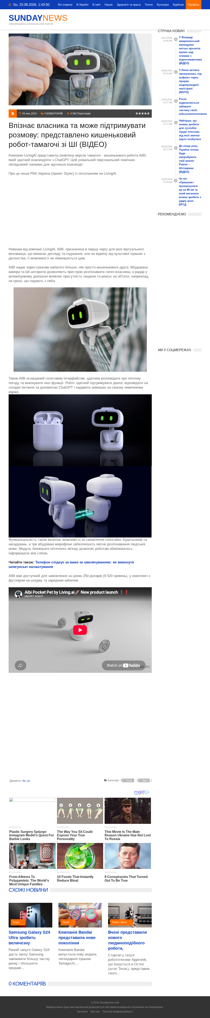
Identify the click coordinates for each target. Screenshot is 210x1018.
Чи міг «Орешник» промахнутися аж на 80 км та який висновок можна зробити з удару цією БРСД (190, 191)
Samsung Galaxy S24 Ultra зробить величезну (29, 937)
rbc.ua (26, 780)
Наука (109, 4)
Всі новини (65, 4)
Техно (149, 4)
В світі (96, 4)
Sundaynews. (156, 1007)
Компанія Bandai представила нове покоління (77, 937)
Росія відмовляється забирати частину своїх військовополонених (190, 106)
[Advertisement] (80, 209)
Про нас (95, 1011)
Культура (163, 4)
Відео (145, 780)
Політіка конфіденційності (118, 1011)
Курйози (178, 4)
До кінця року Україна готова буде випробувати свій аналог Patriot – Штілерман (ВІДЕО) (189, 158)
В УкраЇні (82, 4)
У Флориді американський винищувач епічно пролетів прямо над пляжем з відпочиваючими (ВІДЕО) (190, 50)
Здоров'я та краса (129, 4)
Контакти (82, 1011)
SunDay (38, 17)
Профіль (193, 4)
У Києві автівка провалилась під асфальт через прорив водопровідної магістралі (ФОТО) (190, 81)
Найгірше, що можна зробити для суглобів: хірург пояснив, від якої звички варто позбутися (190, 130)
